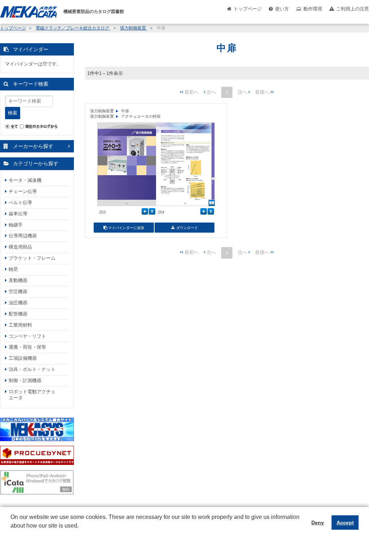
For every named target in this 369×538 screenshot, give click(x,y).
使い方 (282, 9)
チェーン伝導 (23, 191)
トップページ (248, 9)
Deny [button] (317, 522)
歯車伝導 (18, 213)
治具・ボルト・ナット (32, 369)
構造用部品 (20, 247)
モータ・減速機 (25, 180)
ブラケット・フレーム (32, 258)
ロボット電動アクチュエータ (32, 394)
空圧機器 (18, 291)
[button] (11, 531)
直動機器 (18, 280)
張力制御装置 (133, 28)
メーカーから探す (33, 146)
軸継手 (16, 225)
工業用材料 (20, 325)
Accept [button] (345, 522)
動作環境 (312, 9)
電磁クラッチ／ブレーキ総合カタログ (73, 28)
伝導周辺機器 (23, 235)
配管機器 (18, 314)
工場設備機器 (23, 358)
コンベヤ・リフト (27, 336)
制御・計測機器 (25, 380)
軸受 (13, 269)
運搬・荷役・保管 (27, 347)
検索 (12, 113)
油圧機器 (18, 302)
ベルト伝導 (20, 202)
